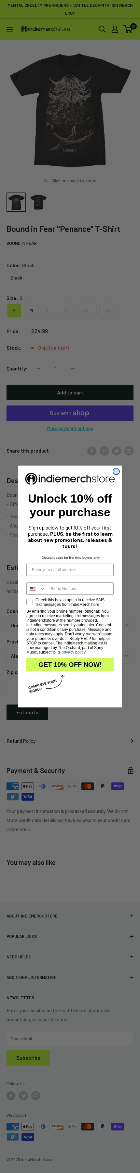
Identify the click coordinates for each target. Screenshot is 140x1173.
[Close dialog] (116, 471)
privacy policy (73, 652)
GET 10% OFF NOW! (70, 664)
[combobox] (36, 588)
